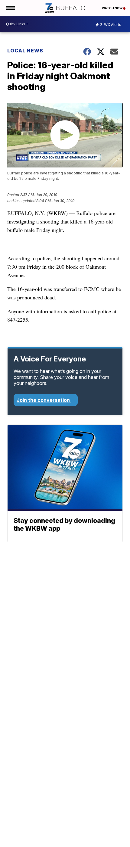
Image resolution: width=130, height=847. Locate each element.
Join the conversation (44, 400)
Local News (25, 51)
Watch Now (112, 8)
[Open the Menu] (10, 8)
